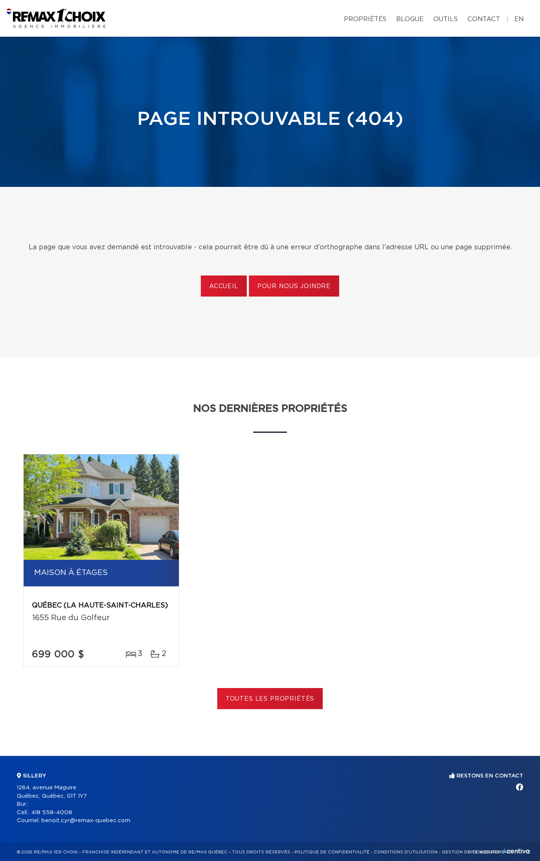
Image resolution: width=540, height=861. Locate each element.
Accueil (223, 286)
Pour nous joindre (294, 286)
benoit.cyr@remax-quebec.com (85, 820)
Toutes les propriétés (270, 699)
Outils (445, 19)
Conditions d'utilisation (405, 852)
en (519, 19)
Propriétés (365, 19)
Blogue (410, 19)
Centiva (516, 851)
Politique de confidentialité (332, 852)
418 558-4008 (51, 812)
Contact (483, 19)
